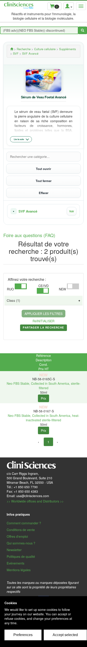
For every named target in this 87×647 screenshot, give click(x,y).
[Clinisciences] (11, 49)
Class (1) (13, 300)
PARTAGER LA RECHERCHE (43, 328)
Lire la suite (19, 139)
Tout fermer (44, 181)
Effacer (43, 193)
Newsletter (14, 550)
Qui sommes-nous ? (21, 543)
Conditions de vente (21, 529)
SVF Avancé (28, 211)
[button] (43, 211)
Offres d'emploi (17, 536)
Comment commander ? (24, 523)
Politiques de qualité (21, 556)
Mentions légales (19, 570)
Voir (71, 211)
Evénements (15, 563)
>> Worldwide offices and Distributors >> (35, 501)
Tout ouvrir (43, 169)
